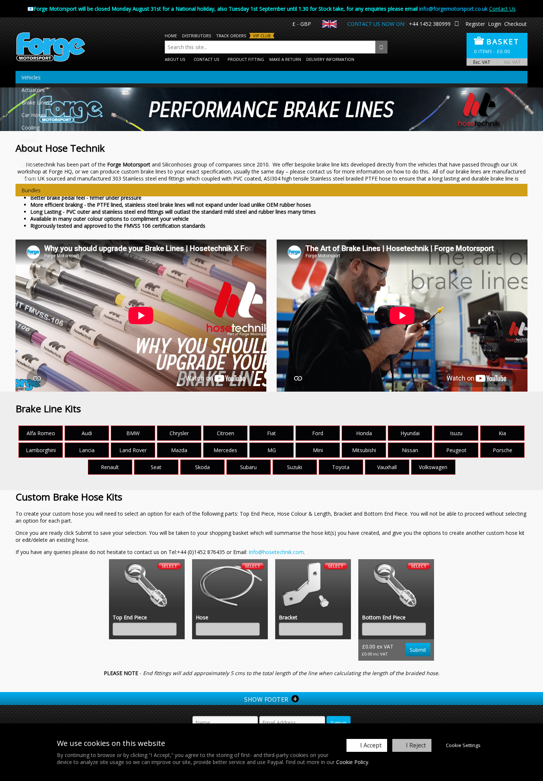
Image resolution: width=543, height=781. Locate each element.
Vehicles (31, 77)
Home (171, 35)
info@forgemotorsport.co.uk (453, 8)
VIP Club (262, 35)
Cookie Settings (463, 745)
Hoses (29, 140)
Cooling (30, 127)
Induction (32, 152)
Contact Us (502, 8)
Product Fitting (246, 59)
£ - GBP (301, 23)
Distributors (196, 35)
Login (494, 23)
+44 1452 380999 (430, 23)
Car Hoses (33, 114)
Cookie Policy (352, 761)
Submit (418, 649)
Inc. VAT (512, 62)
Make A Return (285, 59)
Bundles (31, 190)
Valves (29, 177)
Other (28, 165)
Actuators (33, 89)
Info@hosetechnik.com (276, 551)
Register (475, 23)
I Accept (371, 745)
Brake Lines (35, 102)
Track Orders (231, 35)
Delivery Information (330, 59)
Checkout (515, 23)
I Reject (416, 745)
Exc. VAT (481, 62)
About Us (175, 59)
